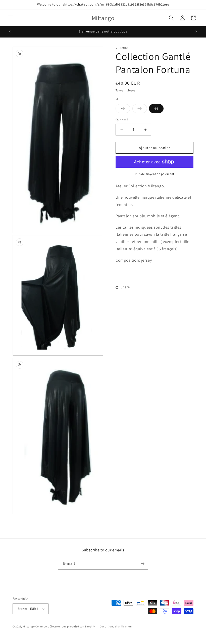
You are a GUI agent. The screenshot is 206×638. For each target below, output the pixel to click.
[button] (10, 17)
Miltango (29, 626)
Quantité (122, 120)
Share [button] (125, 287)
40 (125, 109)
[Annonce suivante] (196, 31)
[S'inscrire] (142, 564)
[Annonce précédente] (9, 31)
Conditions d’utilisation (116, 626)
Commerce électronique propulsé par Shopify (65, 626)
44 (156, 108)
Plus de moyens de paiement (154, 174)
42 (142, 109)
